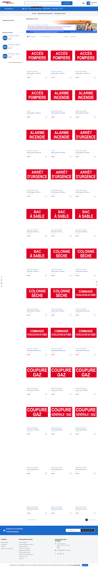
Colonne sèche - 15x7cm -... (82, 271)
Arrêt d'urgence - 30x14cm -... (83, 192)
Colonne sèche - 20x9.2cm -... (34, 311)
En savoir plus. (76, 565)
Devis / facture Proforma (7, 548)
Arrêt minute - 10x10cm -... (14, 44)
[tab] (28, 36)
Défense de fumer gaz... (81, 469)
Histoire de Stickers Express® (26, 554)
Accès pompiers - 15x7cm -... (58, 73)
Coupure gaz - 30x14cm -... (33, 429)
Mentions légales (23, 542)
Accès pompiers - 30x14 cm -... (34, 113)
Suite (61, 8)
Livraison (3, 546)
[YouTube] (1, 280)
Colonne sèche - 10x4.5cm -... (58, 271)
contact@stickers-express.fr (64, 550)
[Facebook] (1, 277)
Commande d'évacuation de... (82, 311)
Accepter (85, 565)
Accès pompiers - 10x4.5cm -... (34, 73)
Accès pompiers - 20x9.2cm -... (83, 73)
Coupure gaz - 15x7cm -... (57, 390)
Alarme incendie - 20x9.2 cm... (34, 152)
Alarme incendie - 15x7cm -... (82, 113)
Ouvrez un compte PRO (24, 548)
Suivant (94, 520)
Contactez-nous (93, 8)
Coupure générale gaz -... (57, 429)
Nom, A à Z (83, 37)
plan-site (21, 558)
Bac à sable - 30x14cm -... (33, 271)
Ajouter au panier (46, 77)
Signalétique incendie (8, 20)
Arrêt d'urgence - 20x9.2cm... (58, 192)
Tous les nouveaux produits (15, 62)
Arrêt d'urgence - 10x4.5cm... (82, 152)
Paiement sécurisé (23, 546)
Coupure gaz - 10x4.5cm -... (34, 390)
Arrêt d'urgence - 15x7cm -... (34, 192)
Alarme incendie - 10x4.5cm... (58, 113)
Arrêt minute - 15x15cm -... (14, 53)
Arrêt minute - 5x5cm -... (14, 35)
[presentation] (19, 32)
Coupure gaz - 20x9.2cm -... (82, 390)
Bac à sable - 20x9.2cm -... (82, 231)
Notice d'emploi (4, 542)
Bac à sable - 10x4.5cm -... (33, 231)
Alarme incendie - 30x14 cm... (58, 152)
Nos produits (4, 544)
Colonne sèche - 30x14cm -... (58, 311)
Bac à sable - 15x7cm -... (57, 231)
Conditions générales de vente (26, 544)
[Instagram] (1, 286)
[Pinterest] (1, 283)
